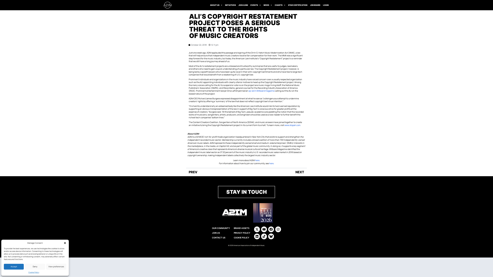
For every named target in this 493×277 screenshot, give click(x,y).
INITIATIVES (230, 5)
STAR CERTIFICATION (297, 5)
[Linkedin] (257, 236)
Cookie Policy (33, 272)
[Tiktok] (264, 236)
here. (257, 160)
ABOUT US (214, 5)
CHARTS (278, 5)
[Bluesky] (271, 236)
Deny (35, 266)
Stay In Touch (246, 192)
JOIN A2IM (243, 5)
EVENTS (254, 5)
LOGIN (326, 5)
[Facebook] (271, 229)
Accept (14, 266)
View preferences (56, 266)
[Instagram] (278, 229)
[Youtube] (264, 229)
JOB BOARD (315, 5)
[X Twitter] (257, 229)
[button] (65, 243)
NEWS (266, 5)
